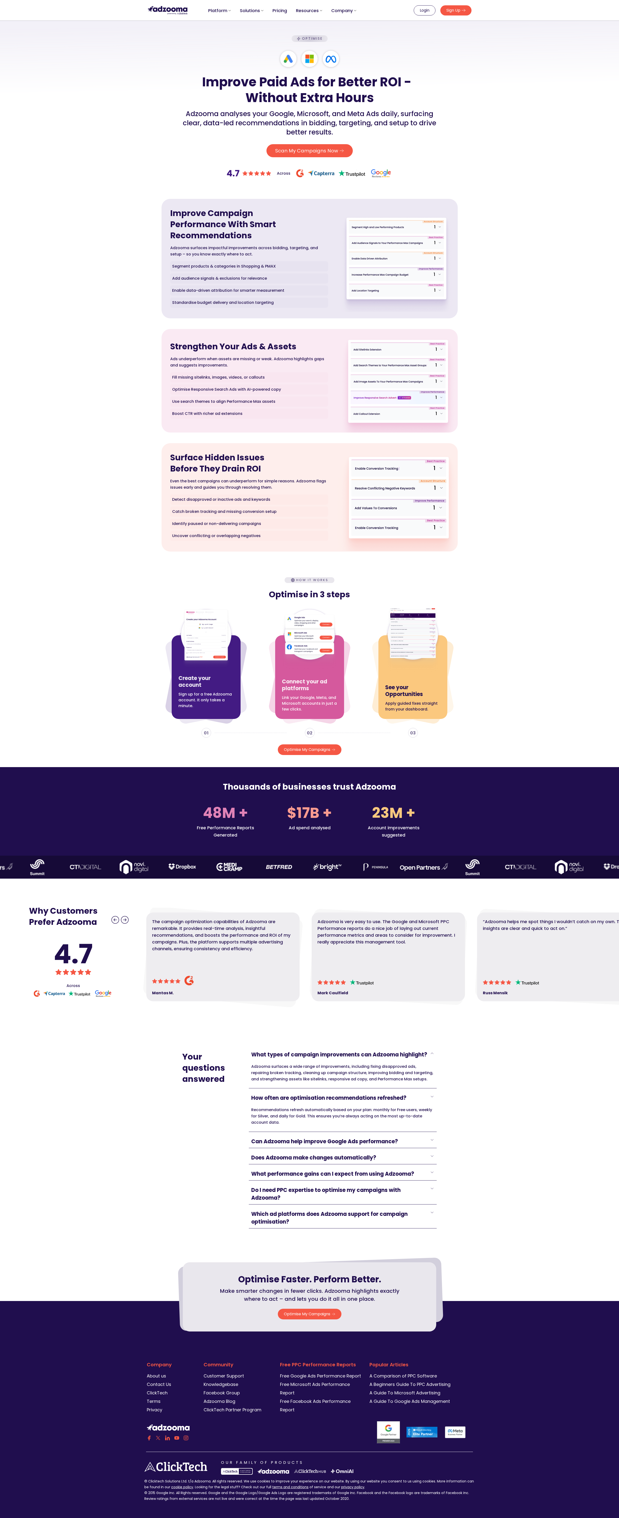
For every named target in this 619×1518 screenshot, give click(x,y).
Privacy (154, 1410)
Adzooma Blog (219, 1401)
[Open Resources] (321, 10)
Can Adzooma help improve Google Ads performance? (324, 1141)
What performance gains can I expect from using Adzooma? (332, 1174)
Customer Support (224, 1376)
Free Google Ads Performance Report (320, 1376)
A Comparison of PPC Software (403, 1376)
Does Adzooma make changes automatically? (313, 1157)
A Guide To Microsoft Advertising (404, 1393)
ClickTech (157, 1393)
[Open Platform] (229, 10)
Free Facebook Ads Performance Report (315, 1405)
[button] (115, 920)
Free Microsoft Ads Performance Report (315, 1388)
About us (156, 1376)
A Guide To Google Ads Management (409, 1401)
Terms (154, 1401)
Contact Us (159, 1384)
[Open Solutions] (262, 10)
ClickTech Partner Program (232, 1410)
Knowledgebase (221, 1384)
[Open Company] (355, 10)
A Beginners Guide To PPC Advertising (409, 1384)
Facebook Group (222, 1393)
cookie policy (182, 1487)
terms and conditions (290, 1487)
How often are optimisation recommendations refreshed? (328, 1098)
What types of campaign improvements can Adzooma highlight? (339, 1054)
